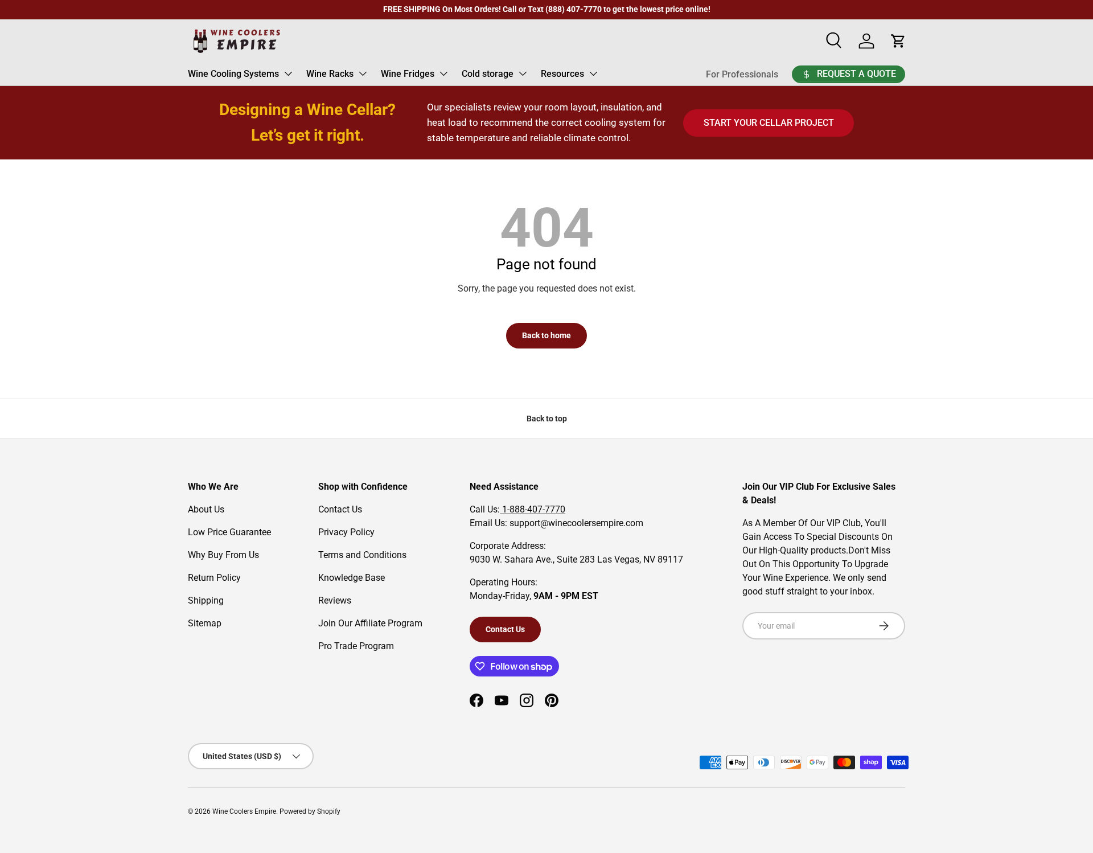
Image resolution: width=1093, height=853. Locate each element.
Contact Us (340, 509)
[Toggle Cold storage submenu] (522, 73)
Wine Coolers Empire (244, 811)
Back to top (547, 418)
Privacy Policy (346, 532)
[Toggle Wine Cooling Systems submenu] (288, 73)
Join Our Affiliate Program (370, 623)
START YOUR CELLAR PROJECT (769, 122)
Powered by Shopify (310, 811)
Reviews (334, 600)
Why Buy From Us (223, 554)
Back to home (546, 335)
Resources (562, 73)
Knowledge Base (351, 577)
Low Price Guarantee (229, 532)
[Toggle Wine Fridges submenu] (443, 73)
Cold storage (487, 73)
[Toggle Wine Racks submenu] (362, 73)
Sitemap (204, 623)
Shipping (206, 600)
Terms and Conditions (362, 554)
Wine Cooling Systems (233, 73)
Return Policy (214, 577)
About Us (206, 509)
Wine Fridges (407, 73)
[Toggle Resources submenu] (593, 73)
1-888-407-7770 (532, 509)
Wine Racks (330, 73)
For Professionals (742, 74)
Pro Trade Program (356, 646)
